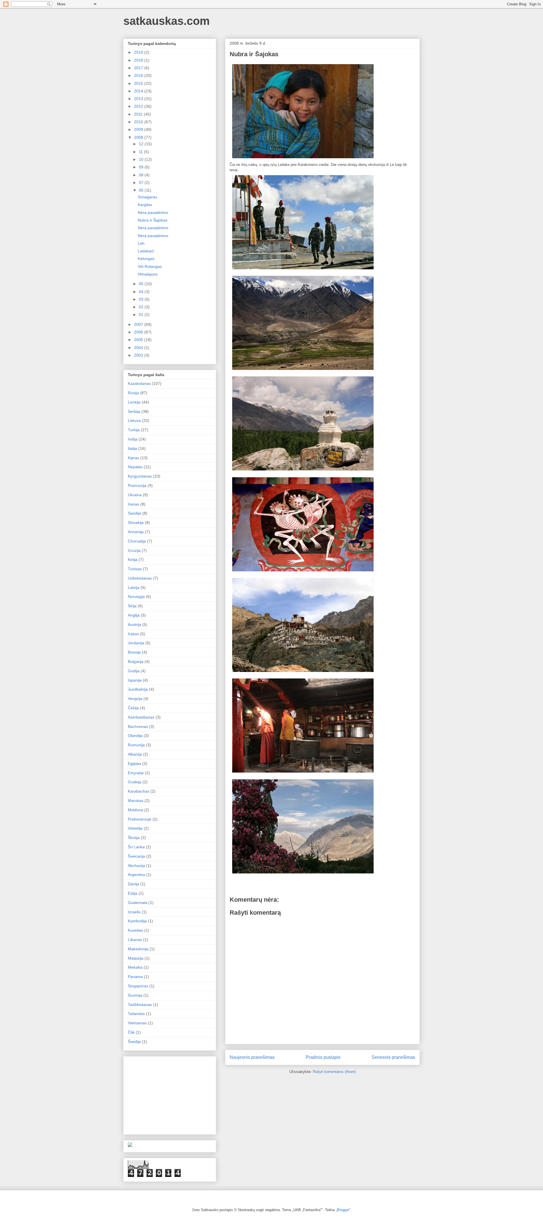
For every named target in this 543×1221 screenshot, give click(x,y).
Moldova (135, 810)
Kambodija (137, 921)
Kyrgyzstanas (140, 476)
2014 (139, 91)
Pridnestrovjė (139, 819)
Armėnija (136, 532)
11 (141, 151)
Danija (133, 884)
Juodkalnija (138, 689)
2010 (139, 122)
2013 (139, 98)
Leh (141, 243)
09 (142, 167)
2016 (139, 75)
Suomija (135, 995)
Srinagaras (147, 197)
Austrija (134, 624)
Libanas (135, 939)
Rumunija (136, 745)
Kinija (132, 559)
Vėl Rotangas (150, 266)
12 (142, 144)
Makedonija (138, 949)
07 (142, 182)
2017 (139, 68)
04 (142, 291)
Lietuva (134, 420)
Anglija (134, 615)
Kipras (133, 458)
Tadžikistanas (140, 1004)
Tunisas (135, 569)
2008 (139, 137)
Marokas (135, 800)
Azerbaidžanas (141, 717)
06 (142, 190)
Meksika (135, 967)
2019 (139, 52)
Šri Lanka (136, 847)
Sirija (132, 606)
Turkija (134, 430)
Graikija (134, 782)
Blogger (343, 1210)
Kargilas (145, 204)
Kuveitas (135, 930)
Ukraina (135, 495)
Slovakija (136, 522)
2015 (139, 83)
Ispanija (135, 680)
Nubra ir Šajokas (152, 220)
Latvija (133, 587)
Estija (132, 893)
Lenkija (134, 402)
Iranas (133, 504)
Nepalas (135, 467)
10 (142, 159)
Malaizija (135, 958)
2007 (139, 324)
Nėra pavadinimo (153, 212)
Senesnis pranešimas (393, 1057)
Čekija (133, 708)
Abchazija (136, 865)
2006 (139, 332)
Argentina (136, 874)
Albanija (135, 754)
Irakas (133, 634)
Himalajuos (148, 274)
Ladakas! (146, 251)
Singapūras (138, 986)
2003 (139, 355)
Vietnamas (137, 1023)
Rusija (133, 393)
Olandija (135, 735)
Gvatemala (137, 902)
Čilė (131, 1032)
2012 (139, 106)
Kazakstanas (139, 383)
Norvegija (136, 596)
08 (142, 175)
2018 (139, 60)
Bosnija (134, 652)
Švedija (134, 1041)
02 (142, 307)
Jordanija (136, 643)
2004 (139, 347)
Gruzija (134, 550)
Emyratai (136, 773)
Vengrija (135, 698)
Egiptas (134, 763)
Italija (132, 448)
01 (142, 314)
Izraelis (134, 912)
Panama (135, 976)
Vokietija (135, 828)
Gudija (133, 671)
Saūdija (134, 513)
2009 (139, 129)
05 (142, 283)
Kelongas (146, 258)
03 (142, 299)
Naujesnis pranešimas (252, 1057)
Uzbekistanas (140, 578)
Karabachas (138, 791)
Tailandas (136, 1013)
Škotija (134, 837)
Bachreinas (138, 726)
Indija (132, 439)
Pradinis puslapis (323, 1057)
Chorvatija (137, 541)
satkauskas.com (166, 21)
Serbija (134, 411)
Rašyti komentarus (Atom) (334, 1072)
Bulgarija (135, 661)
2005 (139, 339)
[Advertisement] (170, 1094)
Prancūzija (137, 485)
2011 (139, 114)
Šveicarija (136, 856)
